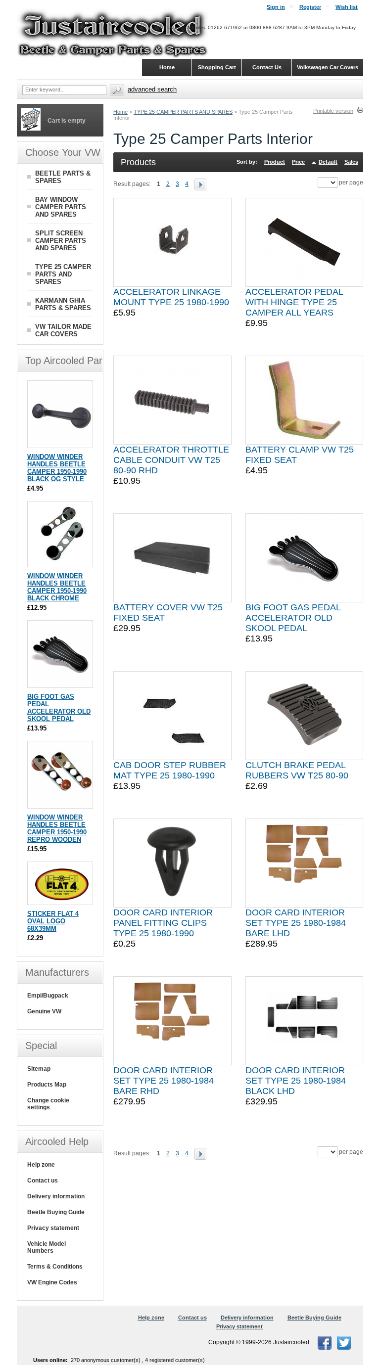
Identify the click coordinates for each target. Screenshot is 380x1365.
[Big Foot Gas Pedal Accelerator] (304, 558)
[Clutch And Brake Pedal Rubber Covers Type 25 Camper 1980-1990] (304, 716)
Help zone (41, 1164)
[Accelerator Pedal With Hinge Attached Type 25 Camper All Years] (304, 242)
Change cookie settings (48, 1104)
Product (274, 162)
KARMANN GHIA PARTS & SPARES (63, 304)
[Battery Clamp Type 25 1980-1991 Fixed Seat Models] (304, 400)
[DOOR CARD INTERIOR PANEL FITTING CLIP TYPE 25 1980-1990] (172, 863)
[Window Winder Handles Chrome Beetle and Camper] (61, 562)
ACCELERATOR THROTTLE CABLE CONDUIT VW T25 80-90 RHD (171, 460)
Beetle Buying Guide (56, 1212)
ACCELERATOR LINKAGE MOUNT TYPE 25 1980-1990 (171, 297)
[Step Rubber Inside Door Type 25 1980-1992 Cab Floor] (172, 716)
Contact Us (267, 67)
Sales (351, 162)
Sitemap (38, 1068)
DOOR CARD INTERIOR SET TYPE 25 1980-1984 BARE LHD (295, 923)
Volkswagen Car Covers (327, 67)
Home (120, 112)
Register (310, 7)
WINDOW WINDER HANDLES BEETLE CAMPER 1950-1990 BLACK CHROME (57, 587)
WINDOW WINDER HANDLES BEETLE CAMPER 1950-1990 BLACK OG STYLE (57, 468)
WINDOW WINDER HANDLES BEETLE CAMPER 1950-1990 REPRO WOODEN (57, 828)
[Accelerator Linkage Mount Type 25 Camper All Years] (172, 242)
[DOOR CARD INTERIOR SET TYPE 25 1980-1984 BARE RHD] (172, 1021)
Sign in (276, 7)
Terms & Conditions (55, 1266)
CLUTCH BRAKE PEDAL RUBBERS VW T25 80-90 (296, 770)
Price (298, 162)
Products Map (46, 1084)
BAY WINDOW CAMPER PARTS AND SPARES (60, 207)
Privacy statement (53, 1228)
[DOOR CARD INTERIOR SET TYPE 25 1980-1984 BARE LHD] (304, 863)
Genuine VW (44, 1011)
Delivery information (56, 1196)
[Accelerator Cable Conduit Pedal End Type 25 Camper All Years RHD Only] (172, 400)
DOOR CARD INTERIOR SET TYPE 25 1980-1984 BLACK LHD (295, 1080)
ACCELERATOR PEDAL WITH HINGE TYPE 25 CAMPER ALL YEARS (294, 302)
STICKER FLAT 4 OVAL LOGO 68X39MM (53, 921)
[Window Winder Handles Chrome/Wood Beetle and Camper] (61, 803)
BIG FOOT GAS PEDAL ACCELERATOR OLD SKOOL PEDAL (292, 617)
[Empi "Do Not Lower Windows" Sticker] (61, 900)
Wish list (346, 7)
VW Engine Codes (52, 1282)
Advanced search (152, 89)
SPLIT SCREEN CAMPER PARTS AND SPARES (60, 240)
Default (328, 162)
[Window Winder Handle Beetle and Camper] (61, 443)
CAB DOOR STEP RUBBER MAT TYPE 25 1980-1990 (169, 770)
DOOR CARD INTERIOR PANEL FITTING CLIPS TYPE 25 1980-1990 (163, 923)
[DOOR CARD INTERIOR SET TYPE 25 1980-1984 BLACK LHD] (304, 1021)
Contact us (42, 1180)
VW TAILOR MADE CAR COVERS (63, 330)
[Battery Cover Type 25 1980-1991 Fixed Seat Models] (172, 558)
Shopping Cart (217, 67)
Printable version (333, 111)
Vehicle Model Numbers (46, 1247)
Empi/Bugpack (47, 995)
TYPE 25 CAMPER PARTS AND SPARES (183, 112)
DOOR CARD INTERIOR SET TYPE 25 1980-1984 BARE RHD (163, 1080)
